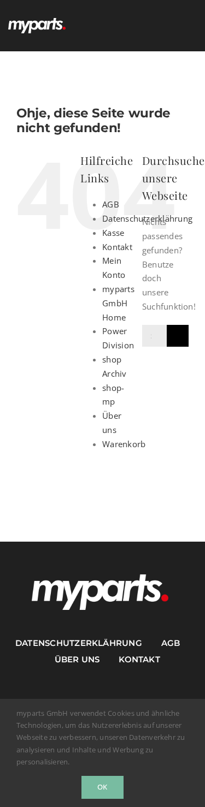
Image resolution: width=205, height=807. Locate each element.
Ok (102, 787)
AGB (110, 204)
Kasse (113, 232)
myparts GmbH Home (118, 303)
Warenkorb (123, 443)
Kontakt (117, 246)
